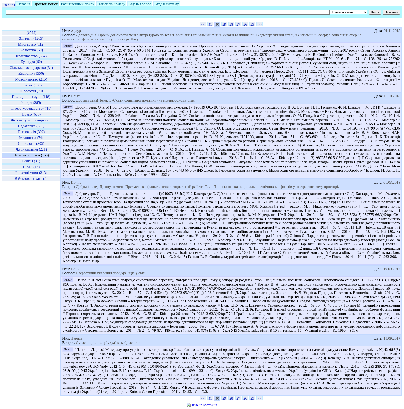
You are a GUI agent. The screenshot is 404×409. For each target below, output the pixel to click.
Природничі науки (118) (31, 97)
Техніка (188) (31, 85)
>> (259, 24)
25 (252, 24)
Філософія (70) (31, 91)
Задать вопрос (140, 4)
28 (231, 24)
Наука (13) (31, 167)
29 (224, 24)
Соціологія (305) (31, 143)
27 (238, 24)
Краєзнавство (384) (31, 56)
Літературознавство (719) (31, 108)
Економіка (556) (31, 73)
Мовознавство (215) (31, 79)
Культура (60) (31, 62)
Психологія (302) (31, 132)
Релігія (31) (31, 161)
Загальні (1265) (31, 38)
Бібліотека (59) (31, 50)
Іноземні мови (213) (31, 173)
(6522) (31, 33)
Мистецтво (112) (31, 44)
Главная (8, 5)
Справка (23, 4)
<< (203, 24)
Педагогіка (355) (31, 126)
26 (245, 24)
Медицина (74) (31, 138)
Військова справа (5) (31, 178)
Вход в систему (166, 4)
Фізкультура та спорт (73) (31, 120)
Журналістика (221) (31, 149)
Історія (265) (31, 103)
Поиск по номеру (111, 4)
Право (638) (31, 114)
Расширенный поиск (77, 4)
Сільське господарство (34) (31, 68)
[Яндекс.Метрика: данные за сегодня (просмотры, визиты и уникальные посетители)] (202, 405)
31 (210, 24)
